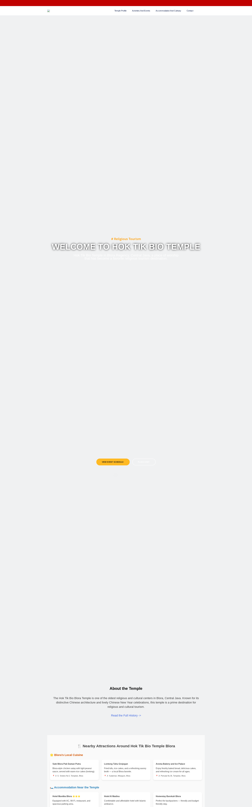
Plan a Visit (143, 462)
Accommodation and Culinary (168, 11)
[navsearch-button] (202, 10)
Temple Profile (120, 11)
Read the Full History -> (126, 715)
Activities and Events (141, 11)
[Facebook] (49, 3)
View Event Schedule (113, 462)
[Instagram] (54, 3)
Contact (190, 11)
